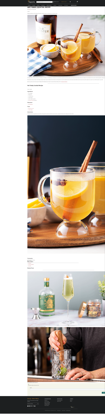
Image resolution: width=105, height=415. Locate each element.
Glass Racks (43, 5)
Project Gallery (60, 5)
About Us (71, 400)
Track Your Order (47, 401)
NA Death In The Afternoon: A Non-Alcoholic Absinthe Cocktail (36, 326)
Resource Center (73, 5)
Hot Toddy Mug (30, 104)
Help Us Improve (47, 405)
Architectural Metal (31, 264)
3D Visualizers (66, 5)
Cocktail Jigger (30, 109)
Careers (71, 401)
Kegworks (29, 9)
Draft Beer (55, 5)
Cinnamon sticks (31, 100)
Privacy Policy (59, 410)
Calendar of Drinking (64, 81)
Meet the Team (59, 401)
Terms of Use (63, 410)
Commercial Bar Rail (59, 400)
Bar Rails (29, 5)
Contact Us (46, 400)
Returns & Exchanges (47, 402)
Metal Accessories (49, 5)
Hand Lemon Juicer (31, 108)
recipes (28, 11)
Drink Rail (33, 5)
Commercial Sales (56, 1)
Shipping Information (47, 403)
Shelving (38, 5)
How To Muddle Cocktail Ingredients (32, 382)
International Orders (47, 404)
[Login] (70, 1)
